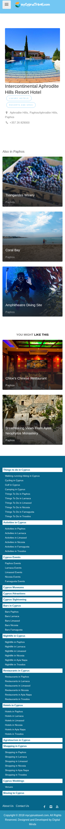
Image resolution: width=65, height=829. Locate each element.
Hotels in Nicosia (13, 725)
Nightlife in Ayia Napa (16, 660)
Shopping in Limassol (16, 761)
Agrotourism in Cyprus (16, 740)
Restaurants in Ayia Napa (18, 694)
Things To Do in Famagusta (19, 511)
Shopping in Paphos (15, 752)
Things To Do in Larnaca (18, 498)
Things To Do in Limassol (18, 502)
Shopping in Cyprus (15, 746)
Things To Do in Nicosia (17, 507)
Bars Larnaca (12, 616)
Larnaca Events (13, 567)
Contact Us (22, 806)
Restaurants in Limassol (17, 685)
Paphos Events (13, 563)
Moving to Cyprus (13, 793)
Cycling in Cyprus (14, 480)
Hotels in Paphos (14, 711)
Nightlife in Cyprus (14, 635)
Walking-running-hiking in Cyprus (22, 476)
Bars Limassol (12, 620)
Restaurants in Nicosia (17, 690)
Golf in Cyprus (12, 485)
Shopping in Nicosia (15, 765)
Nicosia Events (12, 576)
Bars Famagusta (13, 629)
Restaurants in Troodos (17, 699)
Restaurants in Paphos (17, 676)
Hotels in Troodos (14, 734)
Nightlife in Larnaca (15, 646)
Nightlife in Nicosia (14, 655)
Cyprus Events (11, 557)
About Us (8, 806)
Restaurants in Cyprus (16, 670)
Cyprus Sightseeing (14, 599)
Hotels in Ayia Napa (15, 729)
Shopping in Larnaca (16, 756)
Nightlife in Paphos (15, 642)
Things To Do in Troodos (18, 516)
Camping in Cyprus (15, 489)
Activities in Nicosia (15, 542)
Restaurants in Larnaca (17, 681)
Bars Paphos (11, 611)
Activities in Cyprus (14, 522)
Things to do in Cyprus (16, 469)
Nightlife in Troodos (15, 664)
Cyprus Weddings (13, 780)
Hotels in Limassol (14, 720)
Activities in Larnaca (15, 533)
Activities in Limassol (16, 537)
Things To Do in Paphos (17, 494)
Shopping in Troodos (16, 774)
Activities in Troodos (15, 551)
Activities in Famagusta (17, 546)
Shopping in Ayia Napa (17, 770)
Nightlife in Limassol (15, 651)
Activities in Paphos (15, 528)
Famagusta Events (15, 581)
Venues (9, 787)
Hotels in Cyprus (13, 705)
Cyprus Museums (13, 587)
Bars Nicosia (11, 625)
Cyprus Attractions (14, 593)
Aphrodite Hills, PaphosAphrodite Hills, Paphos (31, 115)
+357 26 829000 (20, 122)
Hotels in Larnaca (14, 716)
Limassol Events (13, 572)
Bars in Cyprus (12, 605)
